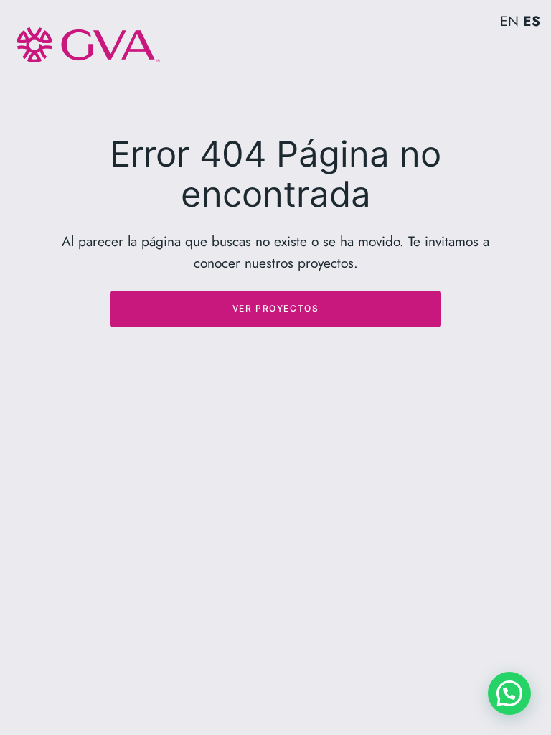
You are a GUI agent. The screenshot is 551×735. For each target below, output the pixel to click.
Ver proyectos (275, 308)
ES (531, 21)
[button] (509, 693)
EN (509, 21)
